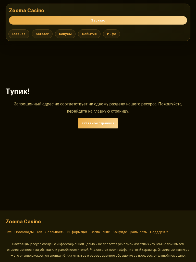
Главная (19, 34)
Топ (39, 232)
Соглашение (100, 232)
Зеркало (98, 20)
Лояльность (54, 232)
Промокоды (24, 232)
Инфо (111, 34)
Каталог (42, 34)
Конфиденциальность (130, 232)
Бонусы (65, 34)
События (89, 34)
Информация (77, 232)
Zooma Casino (26, 10)
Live (8, 232)
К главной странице (98, 123)
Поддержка (159, 232)
